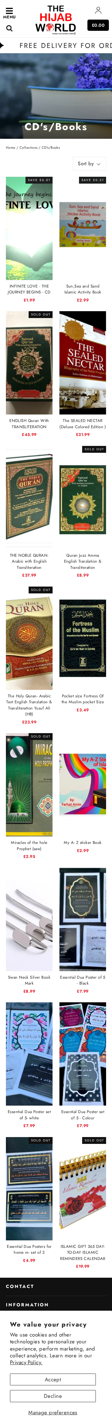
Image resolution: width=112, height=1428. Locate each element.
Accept (53, 1379)
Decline (53, 1396)
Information (27, 1304)
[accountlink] (98, 12)
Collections (29, 147)
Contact (20, 1286)
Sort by (86, 163)
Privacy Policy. (26, 1362)
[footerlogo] (56, 19)
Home (11, 147)
